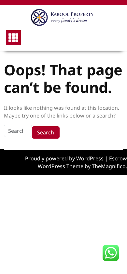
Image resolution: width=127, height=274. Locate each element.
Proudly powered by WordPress (65, 158)
